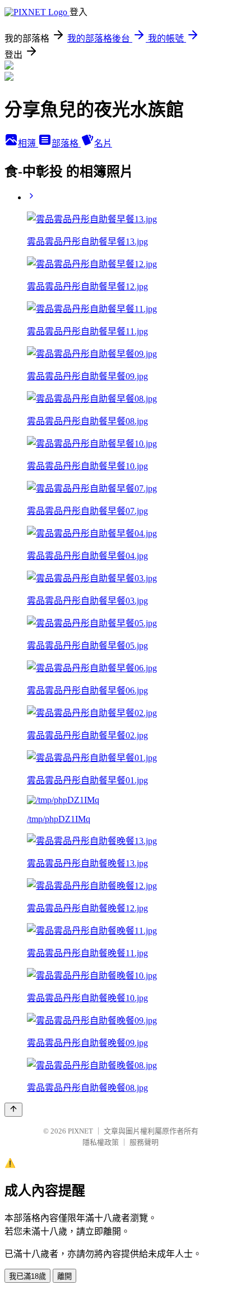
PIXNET (80, 1131)
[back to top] (13, 1110)
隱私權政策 (100, 1142)
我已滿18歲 (27, 1276)
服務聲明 (144, 1142)
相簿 (28, 143)
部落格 (66, 143)
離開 (64, 1276)
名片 (103, 143)
